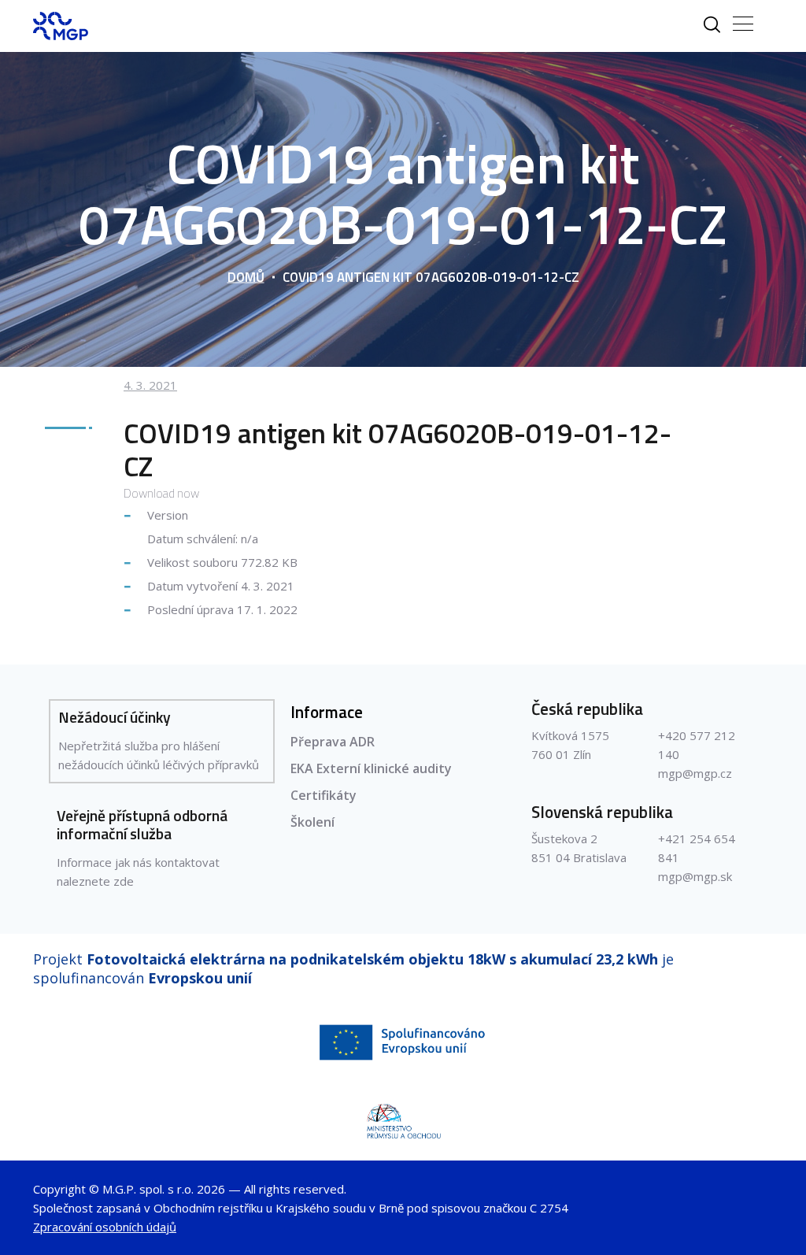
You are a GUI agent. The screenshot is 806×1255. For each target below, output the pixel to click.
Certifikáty (323, 795)
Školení (312, 822)
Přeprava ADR (332, 741)
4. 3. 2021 (150, 385)
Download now (161, 493)
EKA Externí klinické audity (371, 768)
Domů (245, 277)
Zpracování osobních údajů (104, 1227)
